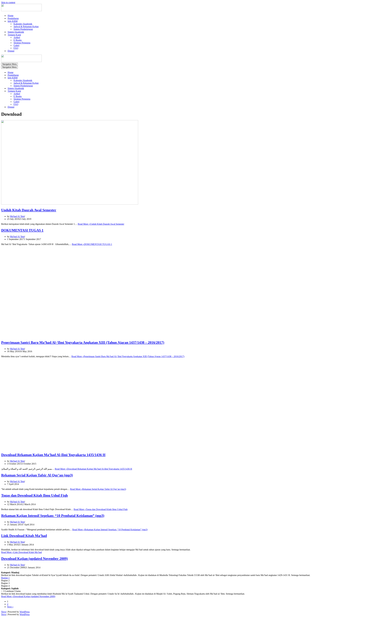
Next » (10, 606)
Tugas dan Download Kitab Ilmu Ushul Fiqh (34, 495)
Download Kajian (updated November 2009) (34, 558)
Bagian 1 (5, 578)
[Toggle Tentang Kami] (53, 91)
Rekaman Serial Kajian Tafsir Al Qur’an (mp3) (37, 475)
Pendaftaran (13, 18)
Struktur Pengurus (22, 42)
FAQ (16, 48)
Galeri (16, 45)
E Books (18, 40)
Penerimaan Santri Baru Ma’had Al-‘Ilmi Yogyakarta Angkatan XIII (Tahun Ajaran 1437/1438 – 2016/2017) (82, 342)
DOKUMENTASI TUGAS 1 (22, 230)
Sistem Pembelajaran (23, 29)
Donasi (11, 51)
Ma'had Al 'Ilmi (17, 216)
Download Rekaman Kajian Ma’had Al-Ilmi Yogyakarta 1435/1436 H (53, 455)
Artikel (17, 37)
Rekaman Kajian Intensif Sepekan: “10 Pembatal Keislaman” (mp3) (52, 516)
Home (10, 15)
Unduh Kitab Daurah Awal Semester (28, 210)
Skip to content (8, 2)
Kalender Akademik (23, 24)
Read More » (101, 224)
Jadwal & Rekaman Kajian (26, 26)
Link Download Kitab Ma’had (24, 536)
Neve (3, 612)
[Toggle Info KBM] (53, 78)
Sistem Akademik (16, 32)
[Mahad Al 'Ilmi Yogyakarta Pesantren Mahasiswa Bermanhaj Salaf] (21, 10)
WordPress (25, 612)
